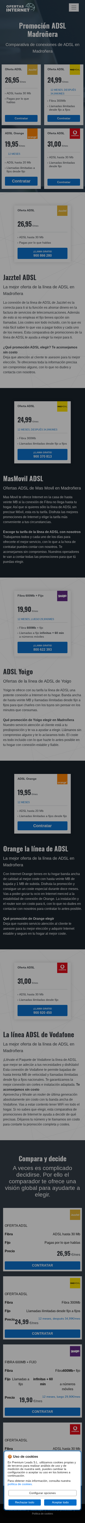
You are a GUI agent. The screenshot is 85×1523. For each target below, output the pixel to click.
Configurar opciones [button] (42, 1493)
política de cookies (20, 1484)
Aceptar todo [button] (60, 1502)
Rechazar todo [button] (24, 1502)
